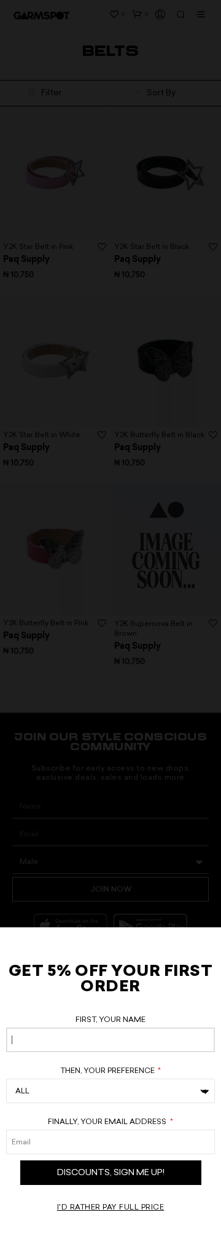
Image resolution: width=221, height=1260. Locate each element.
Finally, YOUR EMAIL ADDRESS (108, 1121)
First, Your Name (110, 1019)
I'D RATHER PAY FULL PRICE (111, 1207)
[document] (110, 630)
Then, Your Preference (108, 1070)
